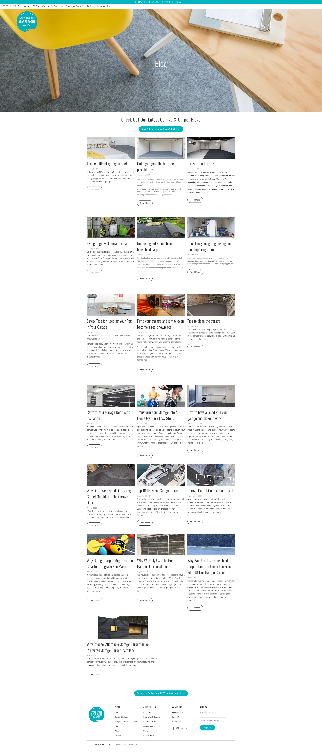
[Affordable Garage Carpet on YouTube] (178, 728)
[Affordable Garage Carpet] (27, 22)
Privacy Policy (148, 736)
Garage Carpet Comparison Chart (210, 490)
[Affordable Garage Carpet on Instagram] (182, 728)
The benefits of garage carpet (107, 163)
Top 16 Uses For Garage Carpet (158, 490)
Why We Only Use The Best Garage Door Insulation (155, 563)
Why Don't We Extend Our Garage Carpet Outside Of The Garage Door (109, 497)
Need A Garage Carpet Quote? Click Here (161, 129)
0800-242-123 (11, 6)
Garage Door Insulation (80, 6)
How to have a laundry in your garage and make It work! (207, 415)
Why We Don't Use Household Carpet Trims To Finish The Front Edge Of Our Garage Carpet (209, 566)
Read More (94, 189)
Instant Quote (177, 722)
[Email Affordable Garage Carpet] (187, 728)
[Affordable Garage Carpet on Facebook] (173, 728)
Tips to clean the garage (203, 321)
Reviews (118, 736)
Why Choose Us (149, 722)
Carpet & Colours (52, 6)
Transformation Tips (201, 163)
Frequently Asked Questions (126, 722)
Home (26, 6)
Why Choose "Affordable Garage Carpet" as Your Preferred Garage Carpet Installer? (119, 647)
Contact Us (103, 6)
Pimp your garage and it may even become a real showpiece (160, 324)
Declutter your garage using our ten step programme (209, 246)
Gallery (117, 726)
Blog (117, 731)
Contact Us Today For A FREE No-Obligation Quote (161, 693)
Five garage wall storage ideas (107, 243)
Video (145, 731)
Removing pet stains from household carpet (155, 246)
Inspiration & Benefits (151, 717)
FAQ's (36, 6)
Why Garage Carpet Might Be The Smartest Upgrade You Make (110, 563)
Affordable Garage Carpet (103, 744)
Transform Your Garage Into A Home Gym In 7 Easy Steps (157, 415)
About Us (147, 712)
